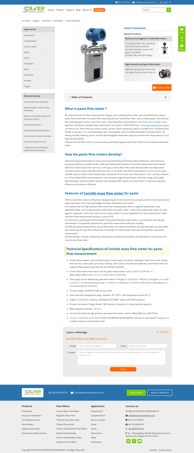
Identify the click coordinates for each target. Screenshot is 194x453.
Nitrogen (27, 80)
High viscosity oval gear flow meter (142, 64)
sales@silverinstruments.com (146, 2)
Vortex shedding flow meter (69, 437)
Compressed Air (30, 41)
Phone (123, 346)
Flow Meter (58, 20)
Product (60, 9)
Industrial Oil (29, 35)
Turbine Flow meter (65, 424)
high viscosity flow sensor (157, 125)
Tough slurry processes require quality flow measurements (36, 148)
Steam (26, 58)
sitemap (153, 450)
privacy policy (165, 450)
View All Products (160, 393)
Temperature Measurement (34, 433)
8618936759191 (59, 392)
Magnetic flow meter (65, 415)
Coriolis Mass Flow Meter (67, 411)
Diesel (26, 52)
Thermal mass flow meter (68, 420)
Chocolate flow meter (32, 125)
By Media (46, 20)
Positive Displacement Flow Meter (71, 428)
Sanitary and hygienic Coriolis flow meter (145, 38)
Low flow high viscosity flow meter (37, 136)
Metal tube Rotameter (66, 433)
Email (72, 346)
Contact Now (164, 87)
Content (71, 352)
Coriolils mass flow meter (104, 193)
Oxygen (27, 86)
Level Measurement (31, 420)
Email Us (164, 331)
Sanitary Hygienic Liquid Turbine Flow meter (36, 109)
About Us (87, 9)
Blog (78, 9)
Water (26, 69)
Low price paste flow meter (82, 318)
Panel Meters (28, 424)
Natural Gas (28, 63)
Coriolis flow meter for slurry (35, 142)
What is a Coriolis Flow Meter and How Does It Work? (37, 117)
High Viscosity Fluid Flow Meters (36, 130)
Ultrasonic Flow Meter (66, 442)
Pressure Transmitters (32, 415)
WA (180, 41)
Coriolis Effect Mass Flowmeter (36, 102)
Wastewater (29, 75)
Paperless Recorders (31, 428)
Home (51, 9)
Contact (99, 9)
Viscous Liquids (30, 46)
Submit (123, 369)
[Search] (168, 10)
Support (70, 9)
